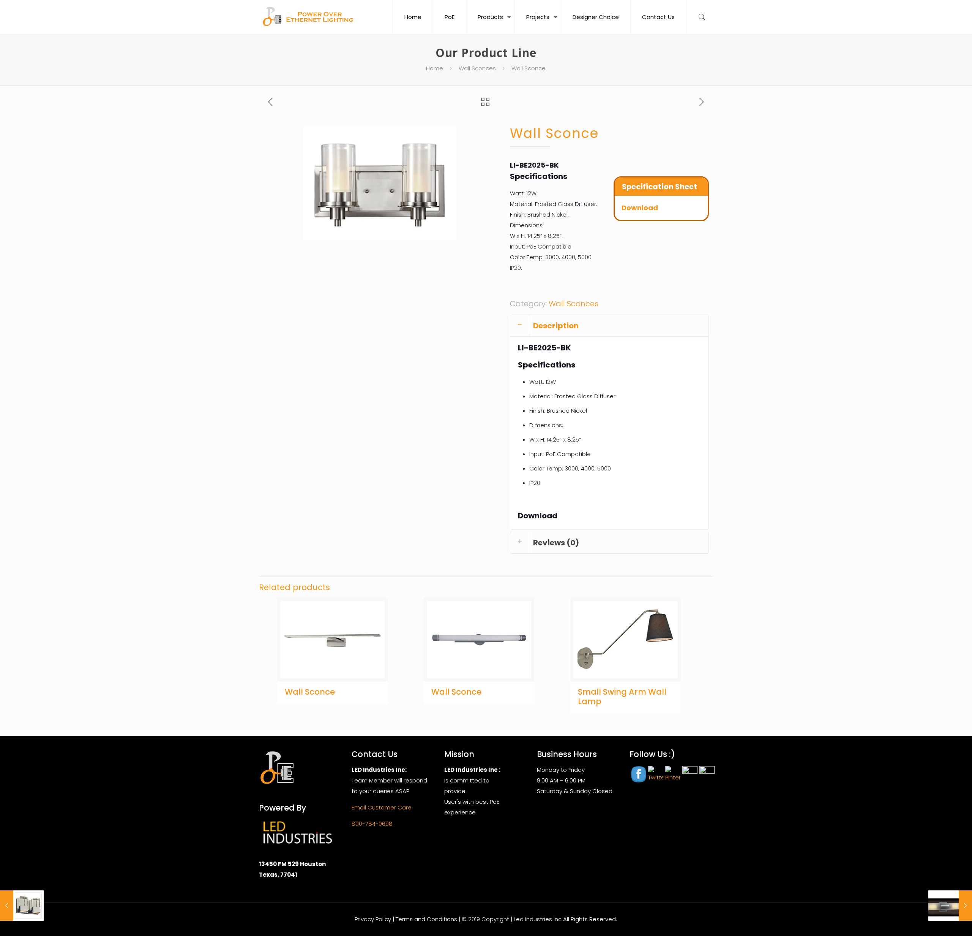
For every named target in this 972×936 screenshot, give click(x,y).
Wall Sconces (477, 68)
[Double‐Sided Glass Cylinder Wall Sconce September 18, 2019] (950, 905)
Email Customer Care (382, 807)
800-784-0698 (372, 824)
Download (640, 207)
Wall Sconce (310, 691)
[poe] (310, 17)
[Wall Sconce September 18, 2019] (22, 905)
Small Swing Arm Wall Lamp (622, 696)
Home (434, 68)
